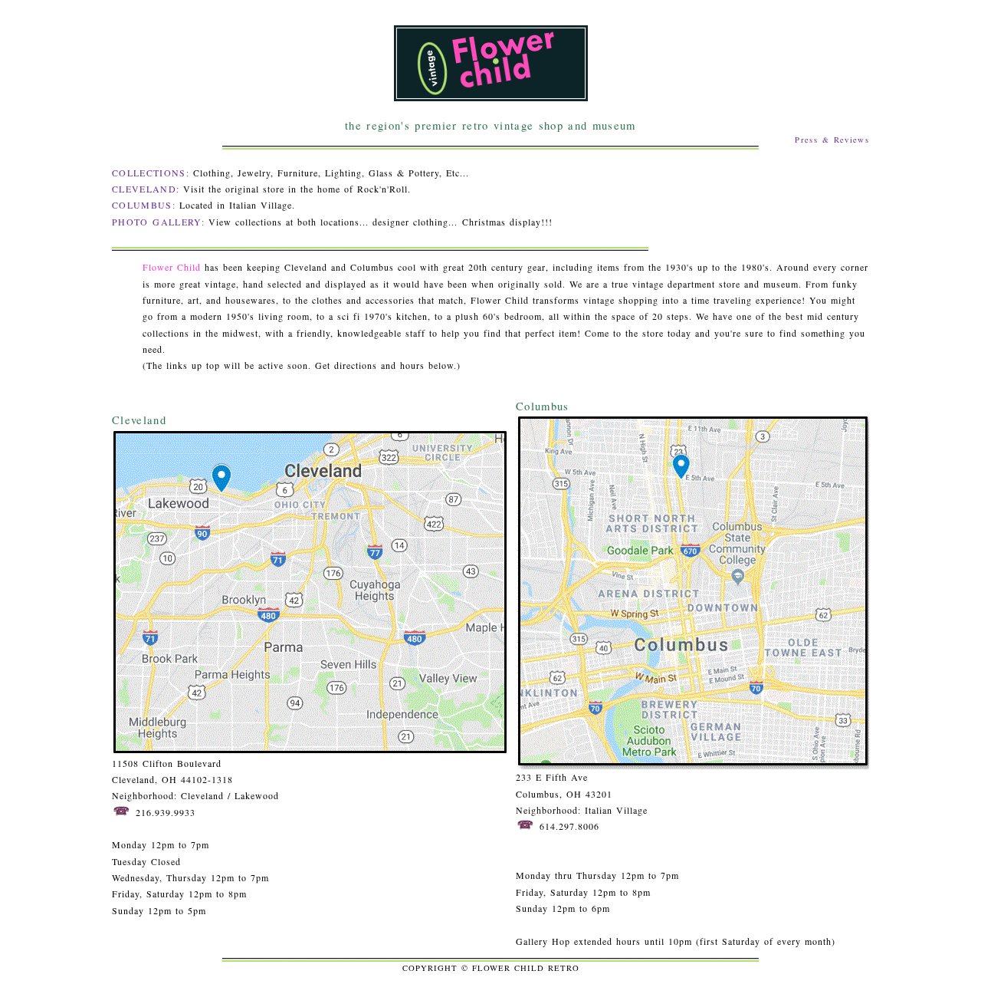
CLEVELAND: (145, 189)
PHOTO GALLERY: (158, 222)
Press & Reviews (832, 139)
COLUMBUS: (144, 205)
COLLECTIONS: (150, 172)
